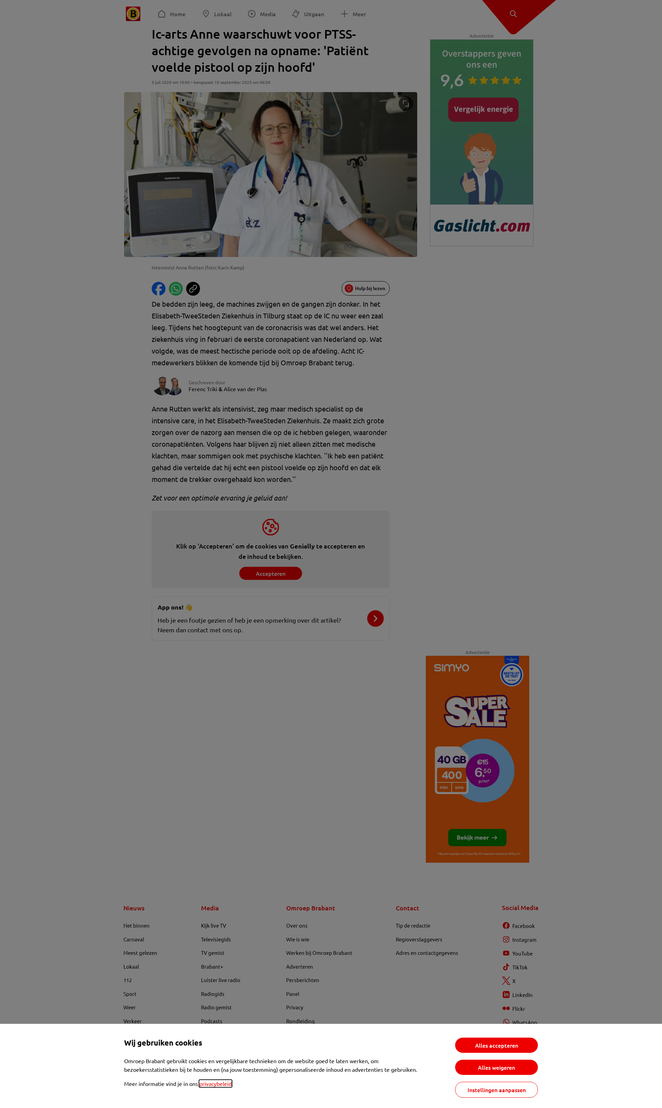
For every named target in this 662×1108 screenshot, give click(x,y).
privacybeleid (215, 1083)
